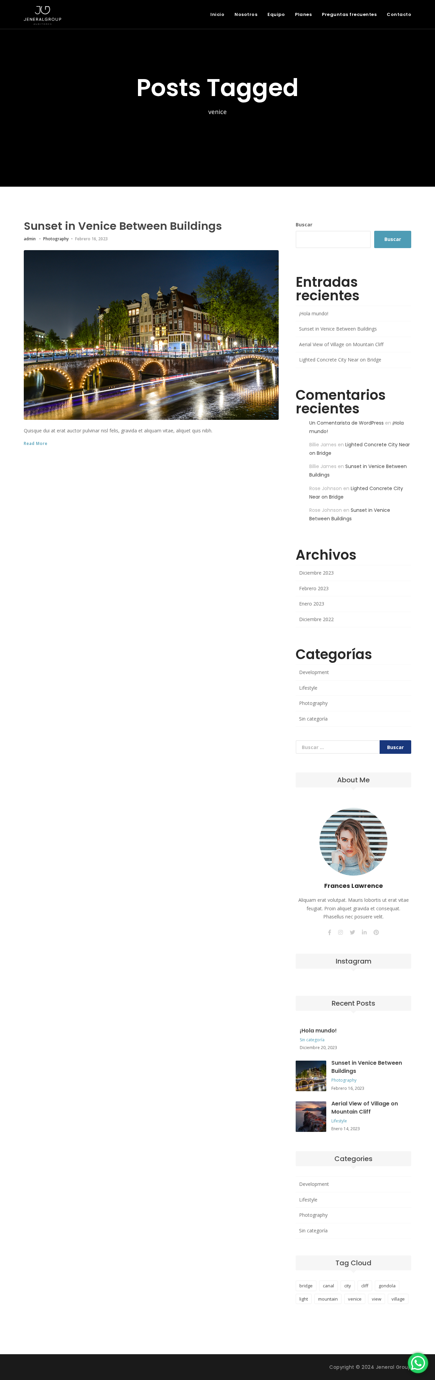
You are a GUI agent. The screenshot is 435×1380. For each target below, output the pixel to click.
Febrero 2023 (314, 588)
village (398, 1299)
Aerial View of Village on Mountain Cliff (341, 344)
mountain (328, 1299)
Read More (36, 444)
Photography (56, 239)
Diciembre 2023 (316, 573)
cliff (364, 1286)
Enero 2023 (311, 603)
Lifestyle (308, 688)
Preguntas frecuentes (349, 14)
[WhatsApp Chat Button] (418, 1363)
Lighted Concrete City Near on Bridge (340, 359)
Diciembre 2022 (316, 619)
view (376, 1299)
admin (30, 239)
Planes (303, 14)
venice (355, 1299)
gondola (387, 1286)
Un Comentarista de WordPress (346, 422)
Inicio (217, 14)
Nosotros (245, 14)
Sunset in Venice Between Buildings (123, 226)
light (303, 1299)
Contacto (399, 14)
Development (314, 672)
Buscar (304, 224)
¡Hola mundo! (313, 313)
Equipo (276, 14)
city (347, 1286)
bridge (306, 1286)
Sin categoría (313, 718)
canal (328, 1286)
